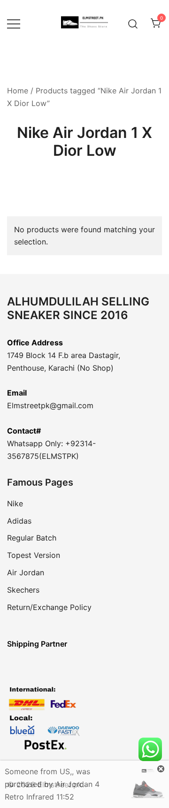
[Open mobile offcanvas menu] (13, 23)
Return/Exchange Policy (49, 607)
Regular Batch (31, 537)
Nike (15, 503)
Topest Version (33, 555)
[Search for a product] (133, 23)
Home (17, 90)
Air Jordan (25, 572)
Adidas (19, 521)
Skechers (23, 590)
